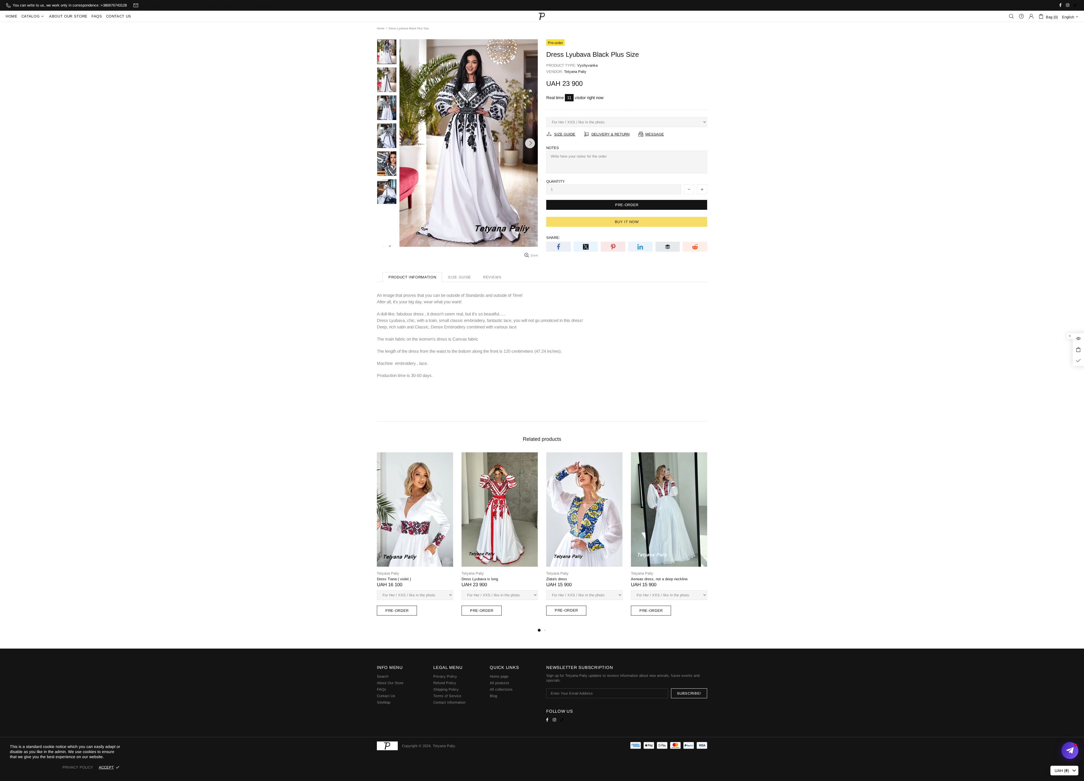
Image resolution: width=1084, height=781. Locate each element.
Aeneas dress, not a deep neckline (659, 579)
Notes (552, 148)
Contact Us (386, 696)
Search (382, 676)
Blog (493, 696)
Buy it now (627, 222)
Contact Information (449, 702)
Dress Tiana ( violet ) (394, 579)
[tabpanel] (415, 539)
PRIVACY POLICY (77, 767)
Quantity (555, 181)
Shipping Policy (446, 689)
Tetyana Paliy (542, 16)
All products (499, 683)
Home (380, 28)
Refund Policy (444, 683)
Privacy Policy (445, 676)
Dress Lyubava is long (480, 579)
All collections (501, 689)
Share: (553, 237)
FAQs (381, 689)
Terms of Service (447, 696)
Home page (499, 676)
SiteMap (383, 702)
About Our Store (390, 683)
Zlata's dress (556, 579)
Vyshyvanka (587, 65)
